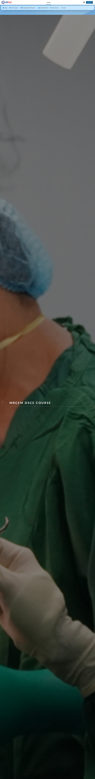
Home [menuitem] (48, 2)
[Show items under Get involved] (59, 8)
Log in (89, 2)
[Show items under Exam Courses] (19, 8)
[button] (2, 402)
